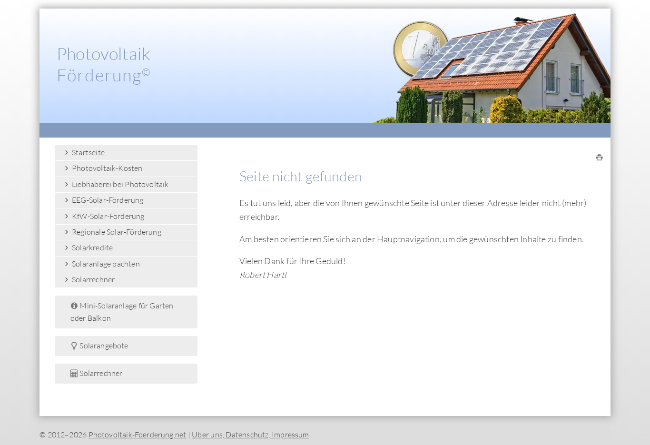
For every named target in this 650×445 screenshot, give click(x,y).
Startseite (87, 152)
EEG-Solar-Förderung (107, 200)
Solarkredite (91, 247)
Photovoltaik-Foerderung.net (138, 434)
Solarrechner (92, 279)
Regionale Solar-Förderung (115, 232)
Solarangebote (103, 345)
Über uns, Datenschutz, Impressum (250, 434)
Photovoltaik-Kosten (106, 168)
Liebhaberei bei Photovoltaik (119, 184)
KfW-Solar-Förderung (107, 216)
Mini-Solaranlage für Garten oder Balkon (122, 312)
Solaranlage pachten (105, 263)
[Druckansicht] (599, 157)
